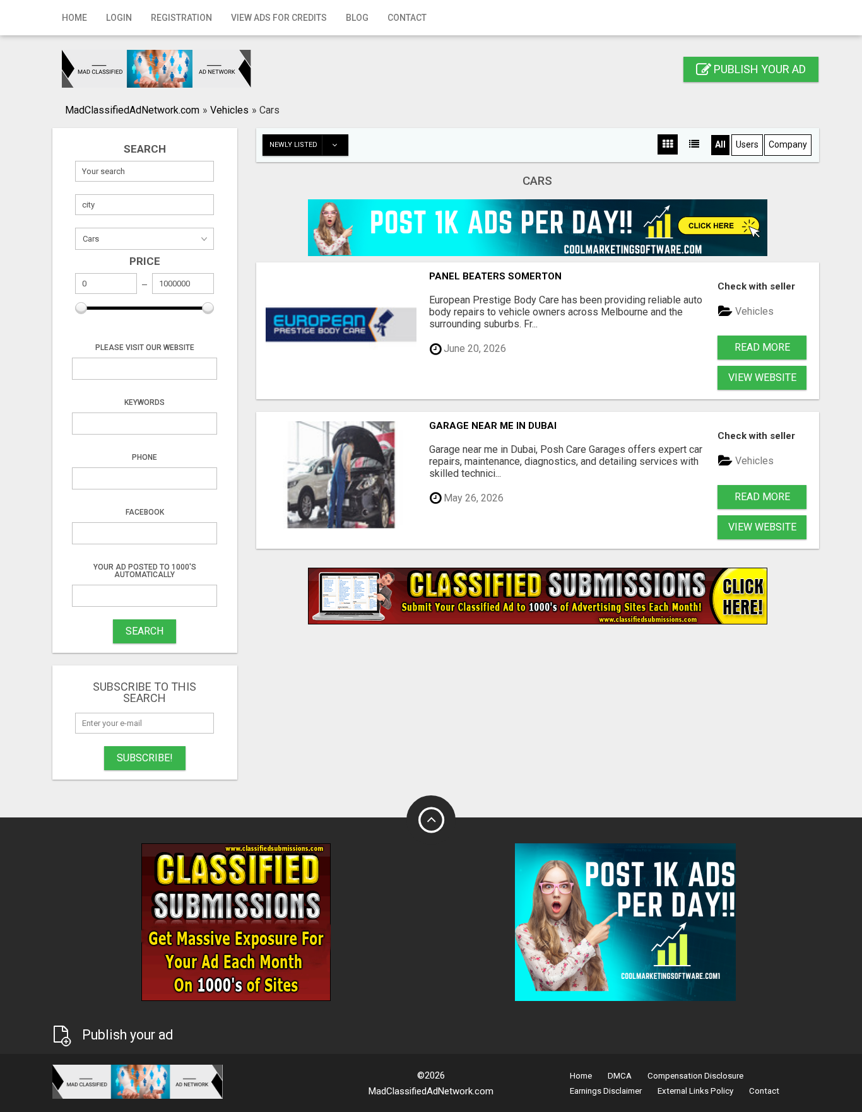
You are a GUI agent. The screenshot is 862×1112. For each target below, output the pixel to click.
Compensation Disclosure (695, 1075)
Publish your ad (758, 69)
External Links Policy (695, 1091)
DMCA (620, 1075)
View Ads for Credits (279, 18)
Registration (181, 18)
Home (74, 18)
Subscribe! (145, 758)
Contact (407, 18)
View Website (762, 377)
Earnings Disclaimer (606, 1091)
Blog (357, 18)
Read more (762, 347)
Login (119, 18)
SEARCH (144, 631)
